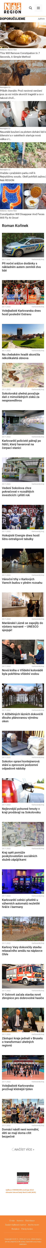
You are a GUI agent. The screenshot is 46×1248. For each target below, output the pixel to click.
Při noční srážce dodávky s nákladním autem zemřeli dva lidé (21, 267)
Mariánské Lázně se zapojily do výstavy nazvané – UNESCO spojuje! (22, 626)
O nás (12, 1220)
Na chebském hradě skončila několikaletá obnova (21, 356)
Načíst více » (24, 1149)
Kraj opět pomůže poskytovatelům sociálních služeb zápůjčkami (19, 856)
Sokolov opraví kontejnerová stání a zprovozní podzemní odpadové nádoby (20, 765)
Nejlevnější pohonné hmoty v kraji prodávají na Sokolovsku (21, 810)
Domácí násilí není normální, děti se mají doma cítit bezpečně (20, 1133)
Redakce (15, 1229)
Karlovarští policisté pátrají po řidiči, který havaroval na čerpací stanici (21, 444)
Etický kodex (27, 1229)
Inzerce (20, 1220)
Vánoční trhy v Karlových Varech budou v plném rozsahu (22, 580)
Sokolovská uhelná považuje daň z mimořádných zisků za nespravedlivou (20, 397)
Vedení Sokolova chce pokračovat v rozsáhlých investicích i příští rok (18, 491)
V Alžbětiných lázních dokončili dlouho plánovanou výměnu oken (22, 717)
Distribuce (30, 1220)
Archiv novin (33, 1225)
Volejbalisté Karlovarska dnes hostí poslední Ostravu (21, 312)
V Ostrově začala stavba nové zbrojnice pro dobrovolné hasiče (23, 996)
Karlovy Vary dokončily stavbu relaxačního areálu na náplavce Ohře (22, 950)
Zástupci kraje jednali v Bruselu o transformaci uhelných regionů (22, 1042)
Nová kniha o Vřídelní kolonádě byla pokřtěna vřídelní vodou (22, 672)
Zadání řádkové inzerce (15, 1225)
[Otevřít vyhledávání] (30, 8)
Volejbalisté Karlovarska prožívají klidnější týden (18, 1087)
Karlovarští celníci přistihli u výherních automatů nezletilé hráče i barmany (21, 903)
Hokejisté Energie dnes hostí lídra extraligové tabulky (20, 537)
